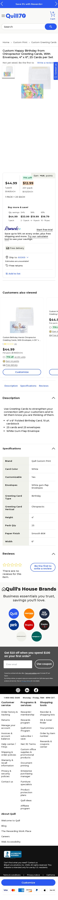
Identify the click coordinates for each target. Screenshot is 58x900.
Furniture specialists (26, 783)
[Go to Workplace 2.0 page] (36, 637)
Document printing (26, 764)
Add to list (14, 273)
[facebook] (36, 690)
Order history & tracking (9, 713)
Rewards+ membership (27, 713)
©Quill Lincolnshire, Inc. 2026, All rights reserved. (25, 865)
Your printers (47, 728)
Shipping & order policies (8, 753)
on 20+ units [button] (20, 357)
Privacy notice (33, 875)
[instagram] (18, 690)
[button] (56, 4)
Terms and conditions (31, 673)
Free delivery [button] (12, 365)
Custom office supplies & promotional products (28, 753)
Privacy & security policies (6, 774)
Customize (28, 882)
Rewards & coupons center (46, 744)
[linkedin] (27, 690)
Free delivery (17, 248)
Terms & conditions (11, 875)
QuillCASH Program (26, 729)
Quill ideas (26, 800)
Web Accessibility (10, 841)
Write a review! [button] (45, 62)
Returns (5, 720)
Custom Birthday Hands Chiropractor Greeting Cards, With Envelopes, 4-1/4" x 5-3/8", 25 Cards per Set (22, 339)
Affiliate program (25, 807)
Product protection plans (26, 792)
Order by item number (47, 734)
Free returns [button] (16, 265)
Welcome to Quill (10, 820)
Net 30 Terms (28, 744)
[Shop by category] (3, 15)
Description (11, 385)
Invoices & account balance (6, 736)
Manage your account (8, 726)
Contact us (7, 781)
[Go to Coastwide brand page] (29, 614)
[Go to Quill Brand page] (13, 614)
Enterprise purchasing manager (26, 774)
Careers (5, 836)
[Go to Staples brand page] (29, 625)
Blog (3, 825)
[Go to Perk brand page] (13, 625)
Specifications (28, 385)
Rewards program (25, 721)
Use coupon (44, 664)
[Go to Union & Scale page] (21, 637)
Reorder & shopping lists (47, 713)
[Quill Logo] (16, 15)
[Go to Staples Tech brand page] (44, 625)
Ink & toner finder (46, 721)
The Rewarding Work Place (16, 831)
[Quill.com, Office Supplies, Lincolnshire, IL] (13, 855)
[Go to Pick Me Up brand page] (44, 614)
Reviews (43, 385)
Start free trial (45, 229)
